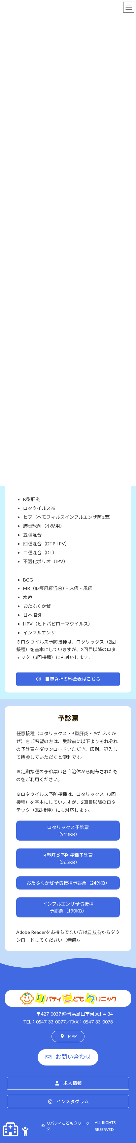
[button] (68, 679)
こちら (94, 932)
